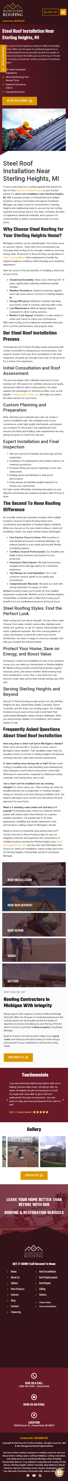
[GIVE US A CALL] (34, 1376)
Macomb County (50, 1462)
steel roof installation (14, 257)
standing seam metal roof (25, 394)
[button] (63, 12)
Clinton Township (35, 1465)
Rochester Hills (35, 1471)
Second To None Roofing (30, 190)
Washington (51, 1468)
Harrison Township (22, 1468)
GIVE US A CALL (34, 1383)
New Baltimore (51, 1465)
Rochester (22, 1471)
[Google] (40, 1475)
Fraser (34, 1468)
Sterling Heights (18, 1465)
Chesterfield (8, 1462)
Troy (25, 1462)
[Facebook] (28, 1475)
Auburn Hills (49, 1471)
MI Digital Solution (44, 1446)
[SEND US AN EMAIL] (34, 1397)
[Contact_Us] (59, 1473)
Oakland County (35, 1462)
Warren (18, 1462)
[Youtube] (34, 1475)
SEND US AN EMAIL (34, 1404)
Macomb (12, 1471)
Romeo (41, 1468)
